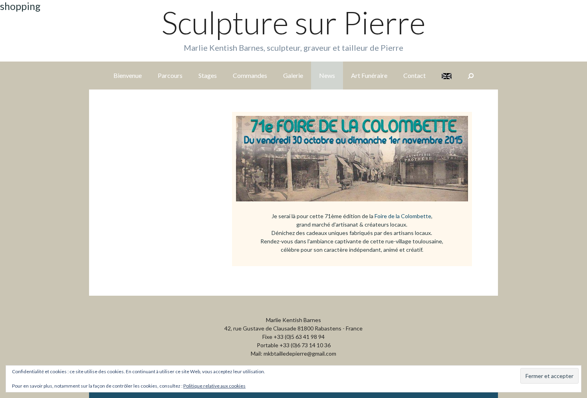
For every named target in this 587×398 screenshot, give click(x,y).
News (327, 75)
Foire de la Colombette (403, 216)
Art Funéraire (369, 75)
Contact (414, 75)
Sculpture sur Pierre (293, 22)
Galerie (293, 75)
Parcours (170, 75)
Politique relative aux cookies (214, 386)
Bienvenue (127, 75)
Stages (207, 75)
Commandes (250, 75)
